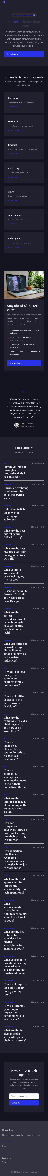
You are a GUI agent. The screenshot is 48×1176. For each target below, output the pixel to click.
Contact (5, 1162)
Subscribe (16, 1103)
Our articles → (12, 54)
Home (4, 1146)
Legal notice (6, 1158)
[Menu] (43, 2)
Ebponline (7, 1129)
